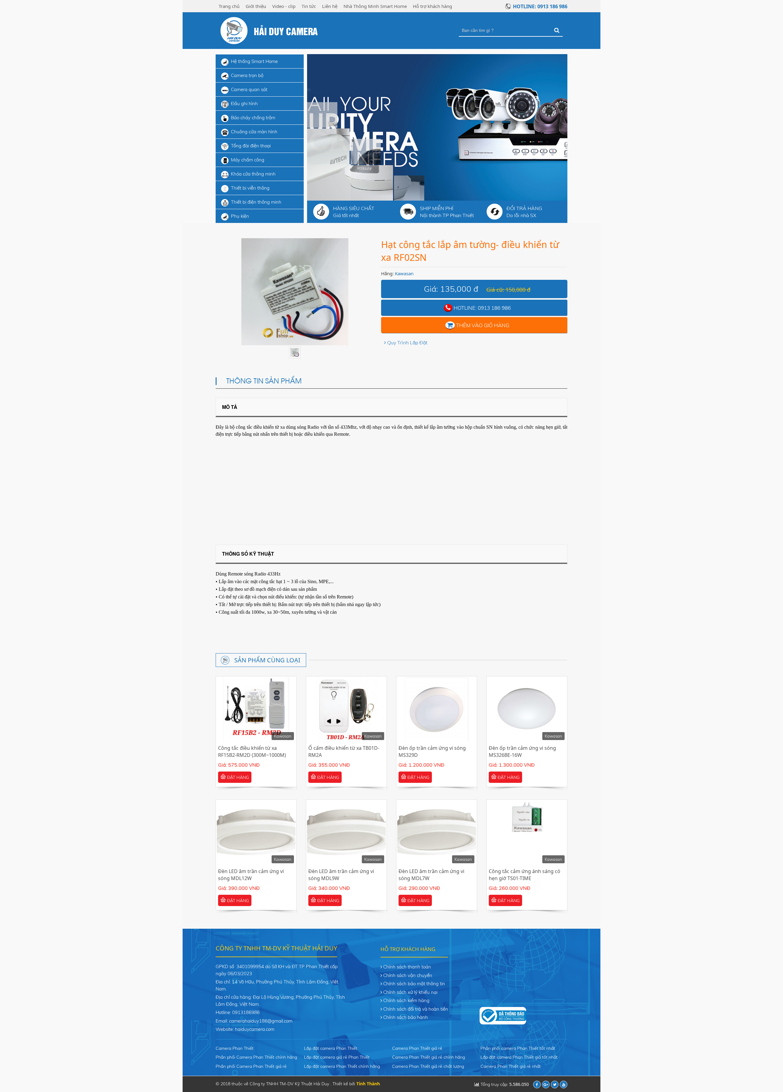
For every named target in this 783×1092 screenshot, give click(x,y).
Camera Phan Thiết (235, 1048)
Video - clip (283, 6)
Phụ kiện (240, 216)
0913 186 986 (494, 308)
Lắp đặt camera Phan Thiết (330, 1048)
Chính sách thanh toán (407, 967)
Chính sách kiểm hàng (406, 1000)
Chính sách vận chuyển (407, 975)
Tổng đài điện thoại (251, 146)
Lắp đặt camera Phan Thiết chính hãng (342, 1066)
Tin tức (309, 6)
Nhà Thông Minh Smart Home (375, 6)
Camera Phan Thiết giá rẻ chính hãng (428, 1057)
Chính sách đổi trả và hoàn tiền (415, 1009)
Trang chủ (229, 6)
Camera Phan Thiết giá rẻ (417, 1048)
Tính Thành (368, 1083)
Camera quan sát (249, 89)
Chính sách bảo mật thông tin (414, 984)
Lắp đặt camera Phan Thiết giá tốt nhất (519, 1057)
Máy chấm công (247, 160)
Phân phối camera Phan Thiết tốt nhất (518, 1048)
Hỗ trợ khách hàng (432, 6)
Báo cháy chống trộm (253, 117)
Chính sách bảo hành (405, 1017)
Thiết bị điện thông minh (256, 202)
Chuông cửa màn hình (254, 132)
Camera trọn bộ (247, 75)
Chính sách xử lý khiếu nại (410, 992)
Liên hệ (329, 6)
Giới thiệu (256, 6)
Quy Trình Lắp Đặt (407, 342)
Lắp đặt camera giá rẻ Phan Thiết (336, 1057)
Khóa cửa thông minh (253, 174)
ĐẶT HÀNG (237, 777)
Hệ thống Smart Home (254, 61)
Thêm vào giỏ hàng (482, 325)
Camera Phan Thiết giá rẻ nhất (511, 1066)
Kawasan (404, 273)
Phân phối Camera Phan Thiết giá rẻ (251, 1066)
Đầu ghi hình (244, 103)
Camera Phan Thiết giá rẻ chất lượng (428, 1066)
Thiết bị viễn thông (250, 188)
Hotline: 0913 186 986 (540, 6)
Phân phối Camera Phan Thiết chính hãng (256, 1057)
